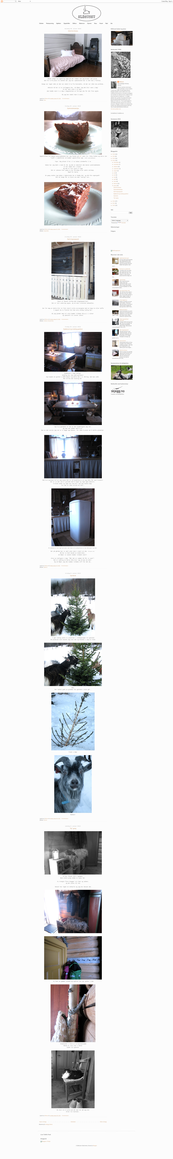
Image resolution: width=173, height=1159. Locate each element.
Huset (101, 23)
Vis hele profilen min (116, 109)
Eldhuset (121, 81)
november (116, 164)
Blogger (95, 1145)
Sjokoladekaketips (73, 108)
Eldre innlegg (103, 1121)
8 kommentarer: (65, 319)
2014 (113, 158)
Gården (41, 23)
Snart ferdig (122, 279)
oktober (116, 166)
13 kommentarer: (66, 98)
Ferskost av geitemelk (125, 269)
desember (116, 162)
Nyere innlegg (42, 1121)
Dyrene (89, 23)
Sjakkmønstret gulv (124, 258)
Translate (123, 222)
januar (115, 185)
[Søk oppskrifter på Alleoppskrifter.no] (115, 250)
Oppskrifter (67, 23)
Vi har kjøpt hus (123, 300)
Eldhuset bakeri (123, 309)
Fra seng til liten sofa (125, 290)
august (115, 170)
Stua (95, 23)
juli (114, 173)
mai (115, 177)
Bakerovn (82, 23)
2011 (113, 203)
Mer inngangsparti (124, 330)
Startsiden (73, 1121)
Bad (107, 23)
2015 (113, 156)
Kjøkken (58, 23)
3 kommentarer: (65, 229)
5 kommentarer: (65, 1115)
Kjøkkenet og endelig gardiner (73, 329)
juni (115, 175)
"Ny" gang (73, 828)
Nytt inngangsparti (73, 239)
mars (115, 181)
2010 (113, 205)
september (116, 168)
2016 (113, 154)
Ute (111, 23)
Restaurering (50, 23)
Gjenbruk (73, 575)
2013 (113, 160)
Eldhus (74, 23)
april (115, 179)
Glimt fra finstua (73, 31)
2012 (113, 201)
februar (115, 183)
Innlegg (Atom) (48, 1124)
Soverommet (123, 340)
